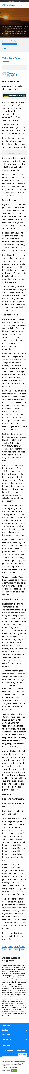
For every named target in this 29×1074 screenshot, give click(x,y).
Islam (22, 950)
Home (5, 41)
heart (22, 946)
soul (5, 950)
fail (10, 950)
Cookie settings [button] (6, 1070)
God (5, 946)
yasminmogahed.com (16, 1012)
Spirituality (13, 41)
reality (16, 950)
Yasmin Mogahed (12, 74)
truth (10, 946)
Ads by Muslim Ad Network (14, 1)
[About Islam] (8, 5)
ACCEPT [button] (14, 1070)
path (16, 946)
